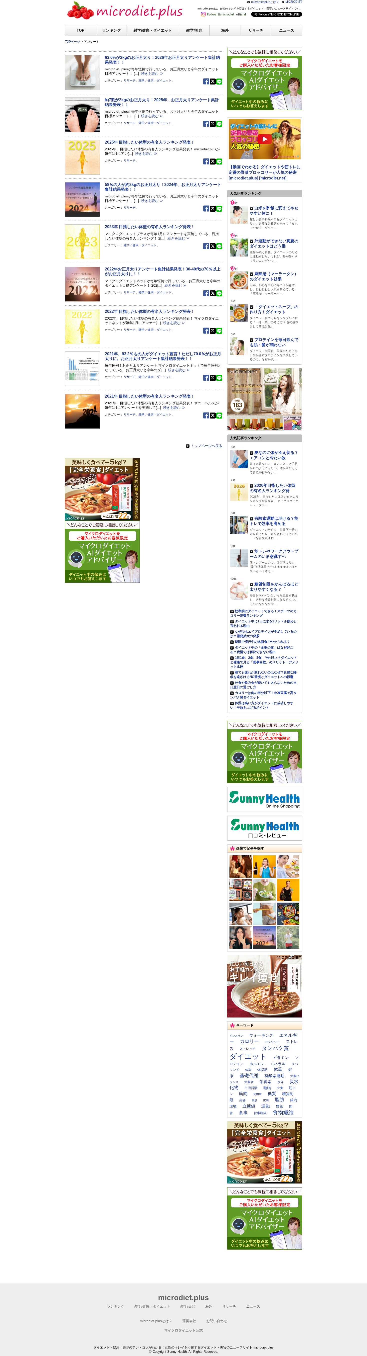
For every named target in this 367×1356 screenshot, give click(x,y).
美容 (242, 1100)
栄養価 (248, 1082)
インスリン (236, 1035)
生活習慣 (250, 1088)
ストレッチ (247, 1049)
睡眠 (267, 1088)
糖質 (272, 1093)
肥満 (266, 1100)
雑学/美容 (194, 30)
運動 (265, 1105)
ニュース (286, 30)
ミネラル (277, 1064)
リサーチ (255, 30)
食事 (243, 1112)
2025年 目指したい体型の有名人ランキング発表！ (150, 142)
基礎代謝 (248, 1075)
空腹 (280, 1088)
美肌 (254, 1100)
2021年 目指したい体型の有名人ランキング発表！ (150, 396)
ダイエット (248, 1056)
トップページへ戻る (206, 446)
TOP (80, 30)
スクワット (272, 1041)
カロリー (249, 1041)
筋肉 (243, 1093)
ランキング (111, 30)
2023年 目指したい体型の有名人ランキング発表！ (150, 227)
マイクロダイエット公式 (183, 1330)
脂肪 (279, 1099)
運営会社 (189, 1321)
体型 (248, 1069)
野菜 (279, 1106)
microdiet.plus (183, 1297)
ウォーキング (261, 1035)
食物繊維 (283, 1112)
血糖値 (248, 1106)
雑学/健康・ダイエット (153, 30)
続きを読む (150, 74)
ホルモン (256, 1064)
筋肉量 (257, 1094)
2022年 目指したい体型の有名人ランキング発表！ (150, 311)
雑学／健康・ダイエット (155, 80)
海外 (225, 30)
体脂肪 (262, 1070)
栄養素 (265, 1082)
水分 (280, 1082)
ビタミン (281, 1057)
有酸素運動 (274, 1076)
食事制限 (260, 1113)
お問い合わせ (216, 1321)
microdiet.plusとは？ (265, 2)
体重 (278, 1069)
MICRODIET (293, 1)
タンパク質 (275, 1048)
